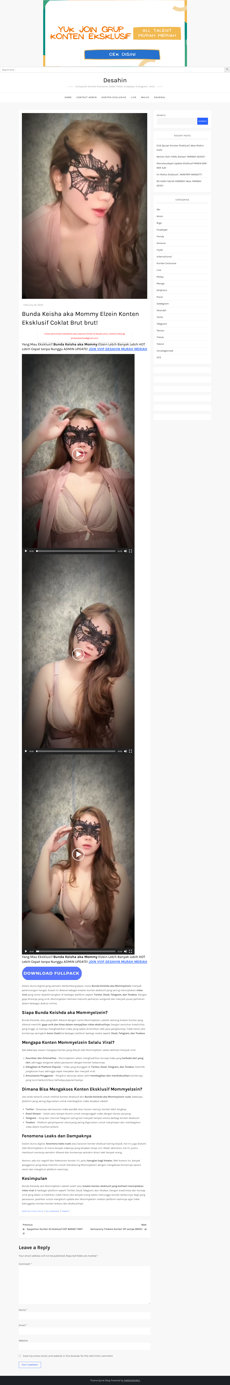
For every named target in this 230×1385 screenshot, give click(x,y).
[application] (78, 454)
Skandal (160, 97)
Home (68, 97)
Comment (25, 1263)
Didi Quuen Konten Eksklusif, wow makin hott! (180, 147)
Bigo (159, 222)
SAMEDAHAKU (132, 1380)
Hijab (160, 249)
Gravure (161, 243)
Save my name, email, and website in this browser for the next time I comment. (68, 1355)
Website (23, 1340)
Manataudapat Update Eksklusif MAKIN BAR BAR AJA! (182, 165)
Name (23, 1309)
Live (133, 97)
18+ (158, 209)
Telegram (162, 323)
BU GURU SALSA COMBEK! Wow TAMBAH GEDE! (179, 183)
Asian (160, 216)
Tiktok (160, 337)
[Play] (26, 551)
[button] (78, 454)
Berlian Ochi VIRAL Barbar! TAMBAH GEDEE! (181, 156)
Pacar (160, 296)
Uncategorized (165, 350)
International (164, 256)
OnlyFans (162, 290)
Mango (161, 283)
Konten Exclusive (114, 97)
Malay (145, 97)
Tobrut (65, 1211)
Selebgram (52, 1211)
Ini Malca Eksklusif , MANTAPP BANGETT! (179, 174)
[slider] (75, 551)
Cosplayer (162, 229)
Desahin (115, 80)
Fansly (160, 236)
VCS (159, 357)
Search (161, 115)
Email (23, 1325)
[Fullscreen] (130, 551)
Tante (160, 317)
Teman (160, 330)
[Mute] (125, 551)
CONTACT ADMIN (87, 97)
